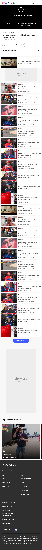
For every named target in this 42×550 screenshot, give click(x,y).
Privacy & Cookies (7, 538)
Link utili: (5, 498)
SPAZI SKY (24, 490)
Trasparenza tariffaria (8, 540)
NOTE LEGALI (6, 510)
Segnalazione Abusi (22, 545)
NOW (22, 483)
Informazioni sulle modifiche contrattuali (24, 538)
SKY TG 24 (6, 479)
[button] (7, 45)
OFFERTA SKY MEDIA (9, 519)
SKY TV (23, 475)
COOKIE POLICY (7, 506)
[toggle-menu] (38, 2)
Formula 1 (11, 32)
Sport (4, 32)
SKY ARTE (5, 487)
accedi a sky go (8, 530)
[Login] (33, 2)
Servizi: (23, 471)
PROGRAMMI (25, 494)
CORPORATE (6, 523)
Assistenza (18, 540)
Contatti (24, 540)
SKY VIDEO (6, 483)
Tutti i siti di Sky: (8, 471)
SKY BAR (24, 487)
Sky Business (26, 479)
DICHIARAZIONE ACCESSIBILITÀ (7, 514)
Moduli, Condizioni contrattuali (28, 537)
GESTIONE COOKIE (8, 502)
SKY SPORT (6, 475)
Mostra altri (21, 341)
